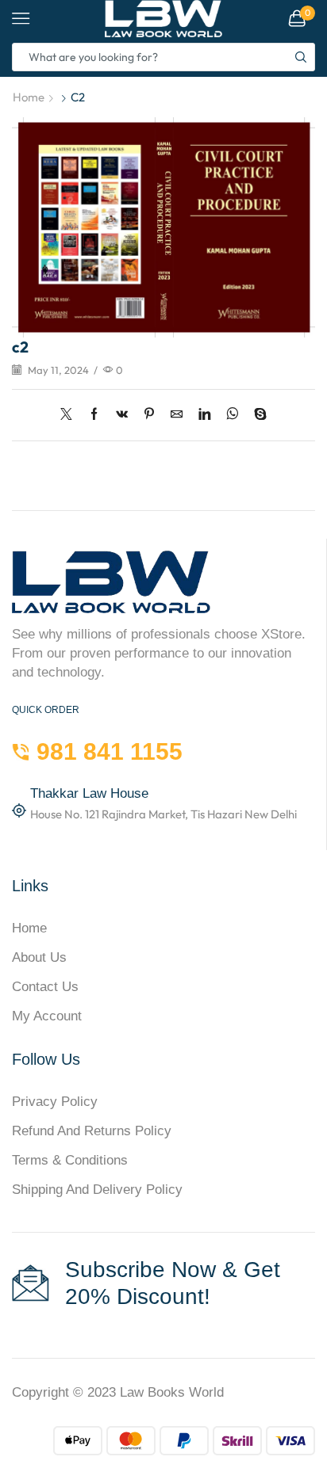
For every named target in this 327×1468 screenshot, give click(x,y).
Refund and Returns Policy (91, 1130)
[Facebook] (94, 415)
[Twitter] (70, 415)
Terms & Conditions (70, 1160)
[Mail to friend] (176, 415)
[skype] (256, 415)
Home (28, 97)
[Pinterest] (149, 415)
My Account (47, 1016)
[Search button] (300, 57)
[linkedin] (204, 415)
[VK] (122, 415)
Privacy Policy (55, 1101)
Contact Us (45, 986)
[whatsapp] (232, 415)
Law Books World (172, 1392)
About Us (39, 957)
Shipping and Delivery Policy (97, 1189)
